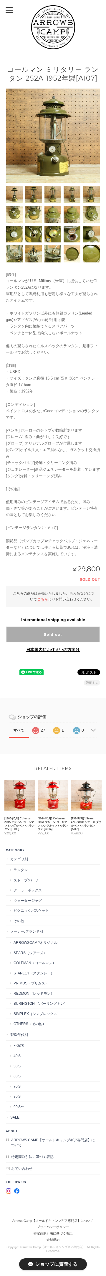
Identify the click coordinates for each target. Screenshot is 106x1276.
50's (17, 1066)
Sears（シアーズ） (30, 953)
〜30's (19, 1046)
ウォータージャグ (28, 900)
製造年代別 (19, 1035)
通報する (92, 682)
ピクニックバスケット (31, 910)
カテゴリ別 (19, 859)
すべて (19, 730)
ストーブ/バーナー (28, 880)
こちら (42, 599)
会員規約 (53, 1239)
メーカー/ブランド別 (26, 931)
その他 (19, 921)
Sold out (53, 634)
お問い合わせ (21, 1168)
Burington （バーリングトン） (40, 1003)
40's (17, 1056)
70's (17, 1086)
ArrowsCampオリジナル (35, 942)
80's (17, 1096)
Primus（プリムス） (31, 983)
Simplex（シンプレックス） (37, 1014)
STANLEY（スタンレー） (34, 973)
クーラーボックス (28, 890)
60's (17, 1076)
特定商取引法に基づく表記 (32, 1157)
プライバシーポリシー (53, 1227)
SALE (14, 1117)
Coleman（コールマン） (35, 963)
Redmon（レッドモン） (34, 993)
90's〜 (19, 1107)
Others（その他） (30, 1024)
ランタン (21, 870)
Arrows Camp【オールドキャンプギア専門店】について (53, 1142)
